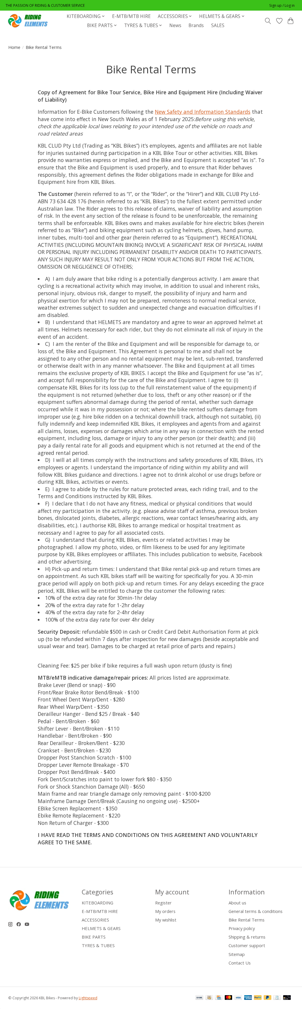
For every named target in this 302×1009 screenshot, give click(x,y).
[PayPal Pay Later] (267, 998)
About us (237, 903)
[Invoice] (277, 998)
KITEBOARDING (97, 903)
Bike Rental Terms (247, 920)
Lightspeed (88, 997)
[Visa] (238, 998)
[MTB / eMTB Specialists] (29, 21)
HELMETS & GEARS (101, 928)
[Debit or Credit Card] (287, 998)
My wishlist (165, 920)
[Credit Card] (218, 998)
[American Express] (248, 998)
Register (163, 903)
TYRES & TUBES (98, 945)
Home (14, 47)
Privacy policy (242, 928)
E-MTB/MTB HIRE (131, 16)
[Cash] (209, 998)
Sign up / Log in (282, 5)
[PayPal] (258, 998)
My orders (165, 911)
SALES (217, 25)
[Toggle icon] (267, 21)
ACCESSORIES (95, 920)
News (175, 25)
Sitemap (237, 954)
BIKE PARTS (94, 937)
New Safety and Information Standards (202, 111)
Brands (196, 25)
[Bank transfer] (199, 998)
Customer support (247, 945)
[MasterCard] (228, 998)
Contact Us (240, 963)
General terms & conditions (256, 911)
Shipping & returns (247, 937)
